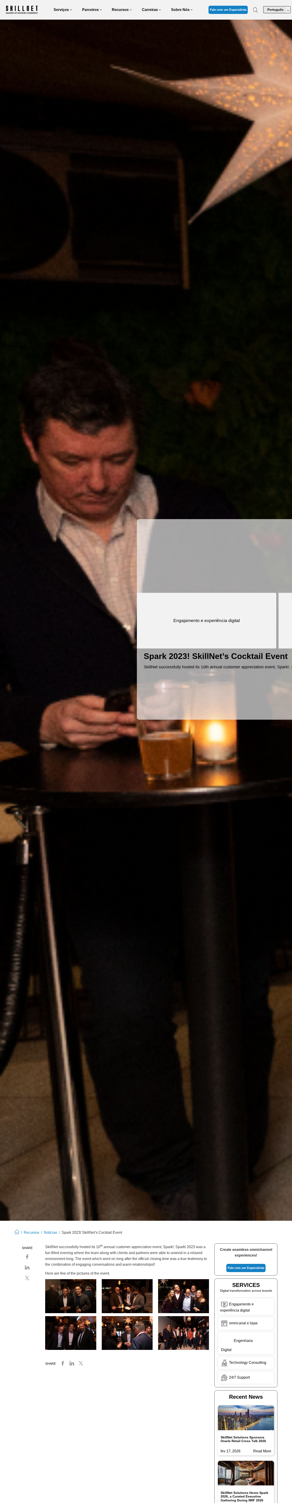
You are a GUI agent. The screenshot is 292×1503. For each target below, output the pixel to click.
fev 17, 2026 (230, 1451)
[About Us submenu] (191, 10)
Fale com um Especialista (228, 9)
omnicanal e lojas (243, 1323)
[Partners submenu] (101, 10)
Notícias (50, 1232)
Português (275, 9)
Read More (262, 1451)
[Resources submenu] (131, 10)
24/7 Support (239, 1377)
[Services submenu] (71, 10)
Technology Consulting (247, 1362)
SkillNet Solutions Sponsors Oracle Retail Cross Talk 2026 (243, 1439)
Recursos (31, 1232)
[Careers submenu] (160, 10)
